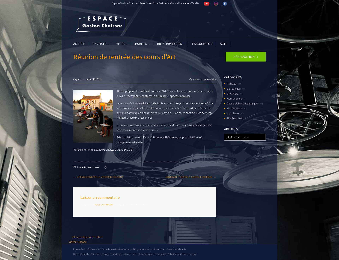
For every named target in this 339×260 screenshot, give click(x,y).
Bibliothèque (233, 88)
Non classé (93, 167)
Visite (120, 44)
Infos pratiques (169, 44)
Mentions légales (146, 254)
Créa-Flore (232, 93)
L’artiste (99, 44)
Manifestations (234, 108)
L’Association (202, 44)
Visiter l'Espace (78, 242)
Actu (224, 44)
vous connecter (104, 204)
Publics (141, 44)
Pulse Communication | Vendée (182, 254)
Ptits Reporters (234, 118)
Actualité (81, 167)
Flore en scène (234, 98)
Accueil (79, 44)
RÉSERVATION (244, 56)
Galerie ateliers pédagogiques (242, 103)
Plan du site (116, 254)
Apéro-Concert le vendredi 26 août (100, 177)
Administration (130, 254)
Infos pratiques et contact (87, 237)
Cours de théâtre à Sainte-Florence (189, 177)
